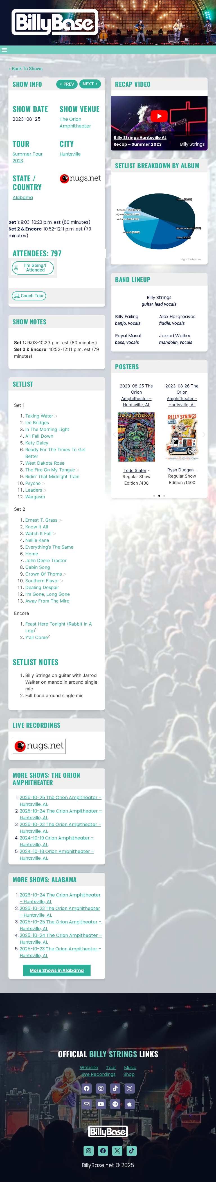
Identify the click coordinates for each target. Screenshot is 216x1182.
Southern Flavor (42, 580)
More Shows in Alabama (57, 970)
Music (130, 1067)
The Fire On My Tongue (50, 470)
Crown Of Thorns (43, 574)
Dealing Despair (42, 587)
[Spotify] (115, 1104)
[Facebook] (87, 1088)
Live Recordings (99, 1074)
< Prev (67, 84)
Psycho (33, 483)
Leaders (33, 490)
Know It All (36, 527)
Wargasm (35, 496)
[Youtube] (101, 1104)
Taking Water (39, 416)
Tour (111, 1067)
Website (89, 1067)
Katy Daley (36, 443)
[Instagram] (101, 1088)
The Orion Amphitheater (75, 122)
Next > (90, 84)
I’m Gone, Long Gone (47, 594)
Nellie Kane (37, 540)
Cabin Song (37, 567)
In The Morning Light (47, 429)
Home (31, 553)
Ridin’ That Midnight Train (52, 476)
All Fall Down (39, 436)
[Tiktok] (115, 1088)
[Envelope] (87, 1104)
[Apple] (130, 1104)
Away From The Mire (47, 601)
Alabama (23, 197)
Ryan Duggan (180, 470)
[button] (4, 49)
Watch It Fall (38, 533)
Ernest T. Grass (41, 520)
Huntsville (70, 154)
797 (56, 253)
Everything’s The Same (49, 547)
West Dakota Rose (44, 463)
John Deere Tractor (46, 560)
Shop (129, 1074)
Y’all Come (36, 637)
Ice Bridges (37, 422)
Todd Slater (135, 470)
